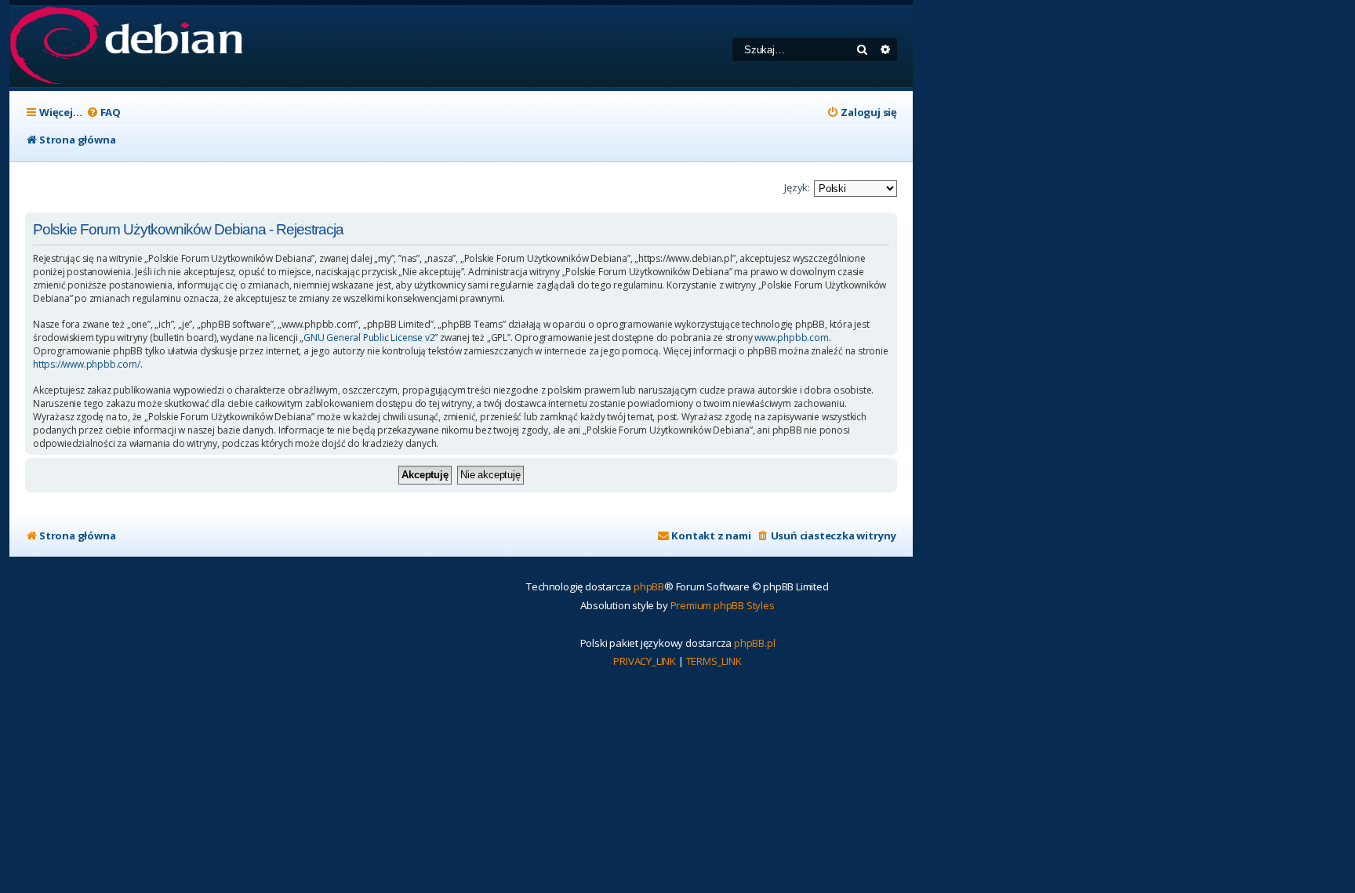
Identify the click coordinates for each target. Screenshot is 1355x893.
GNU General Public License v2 (368, 338)
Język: (797, 187)
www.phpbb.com (791, 338)
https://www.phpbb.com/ (86, 364)
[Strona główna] (125, 46)
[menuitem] (103, 112)
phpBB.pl (754, 643)
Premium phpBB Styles (722, 605)
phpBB (649, 586)
